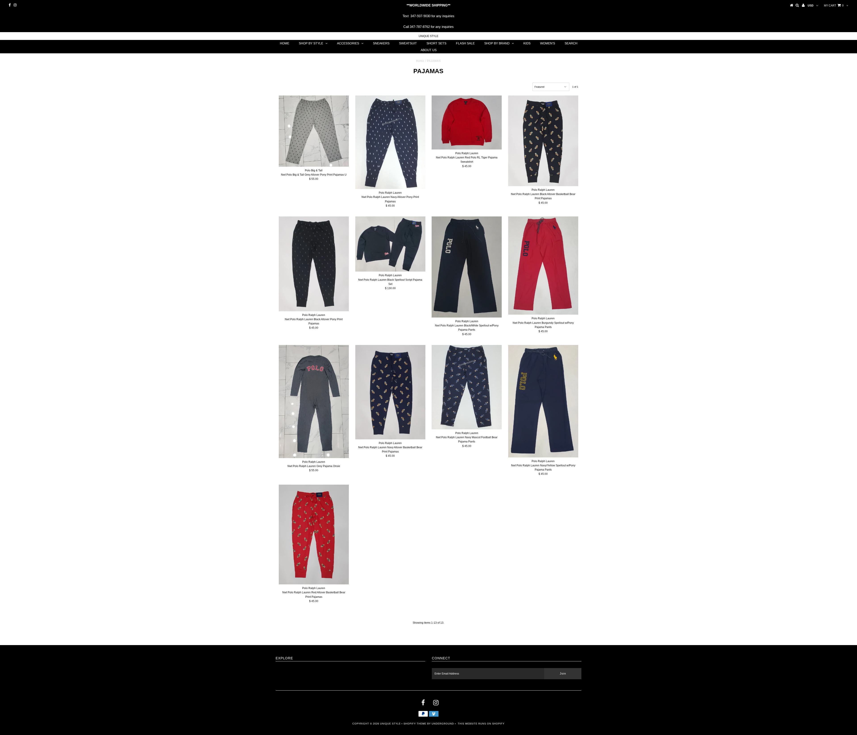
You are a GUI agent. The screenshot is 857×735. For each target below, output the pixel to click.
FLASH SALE (465, 43)
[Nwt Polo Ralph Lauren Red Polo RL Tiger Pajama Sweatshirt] (467, 122)
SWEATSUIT (408, 43)
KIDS (526, 43)
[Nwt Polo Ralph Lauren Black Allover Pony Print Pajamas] (314, 263)
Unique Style (428, 36)
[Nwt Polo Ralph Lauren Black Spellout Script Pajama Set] (390, 244)
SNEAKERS (381, 43)
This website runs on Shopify (481, 723)
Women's (547, 43)
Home (420, 60)
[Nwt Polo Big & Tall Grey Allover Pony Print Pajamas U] (314, 131)
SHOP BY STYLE (311, 43)
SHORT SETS (436, 43)
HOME (284, 43)
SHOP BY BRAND (497, 43)
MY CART (834, 5)
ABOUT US (429, 50)
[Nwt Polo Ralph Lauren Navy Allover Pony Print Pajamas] (390, 142)
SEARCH (571, 43)
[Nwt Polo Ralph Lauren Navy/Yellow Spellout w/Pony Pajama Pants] (543, 401)
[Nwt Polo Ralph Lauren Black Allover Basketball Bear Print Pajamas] (543, 141)
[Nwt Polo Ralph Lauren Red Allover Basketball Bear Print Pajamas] (314, 534)
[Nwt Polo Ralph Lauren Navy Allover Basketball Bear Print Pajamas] (390, 392)
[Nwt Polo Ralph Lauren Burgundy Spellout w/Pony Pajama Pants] (543, 265)
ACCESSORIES (348, 43)
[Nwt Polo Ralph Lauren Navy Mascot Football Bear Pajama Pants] (467, 387)
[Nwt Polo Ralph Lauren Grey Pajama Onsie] (314, 401)
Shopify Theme (415, 723)
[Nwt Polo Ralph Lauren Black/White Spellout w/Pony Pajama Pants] (467, 267)
